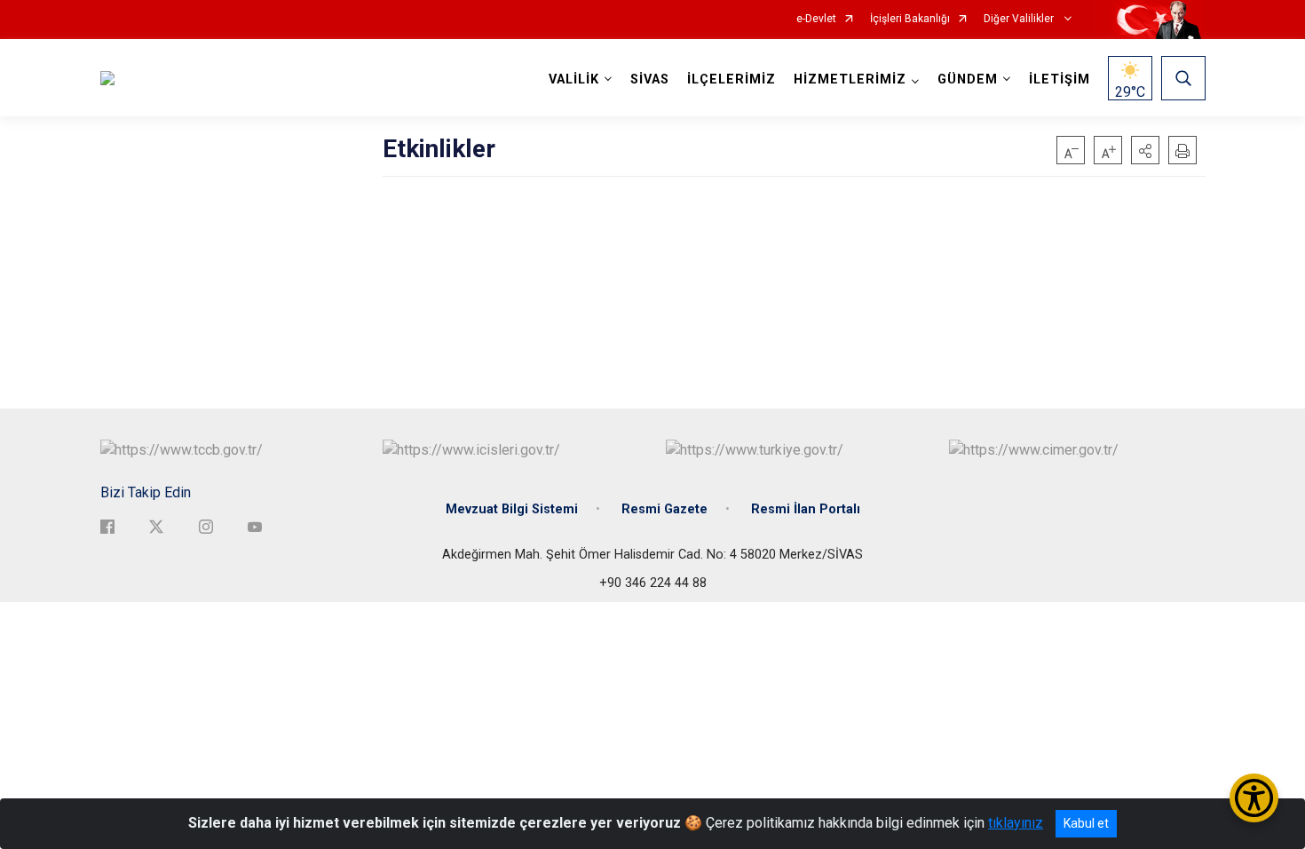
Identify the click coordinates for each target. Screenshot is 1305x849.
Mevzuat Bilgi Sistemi (512, 509)
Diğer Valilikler (1020, 19)
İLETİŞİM (1059, 79)
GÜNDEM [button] (967, 79)
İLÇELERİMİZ (731, 79)
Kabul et (1086, 823)
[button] (1145, 150)
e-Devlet (816, 19)
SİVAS (649, 79)
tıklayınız (1015, 822)
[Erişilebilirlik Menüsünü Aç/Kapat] (1254, 798)
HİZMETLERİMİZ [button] (850, 79)
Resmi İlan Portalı (805, 509)
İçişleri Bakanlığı (910, 19)
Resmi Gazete (664, 509)
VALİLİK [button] (574, 79)
